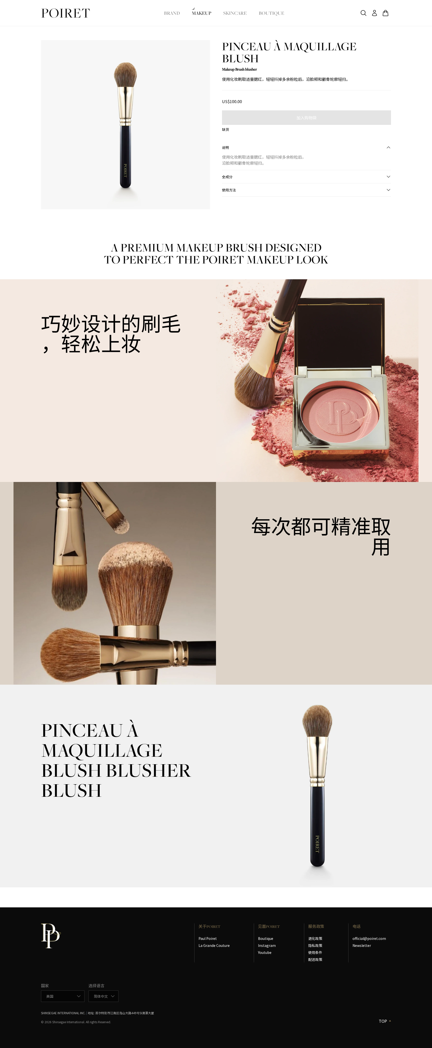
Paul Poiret (207, 938)
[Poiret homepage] (65, 13)
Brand (172, 13)
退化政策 (315, 938)
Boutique (271, 13)
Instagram (267, 945)
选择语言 (96, 985)
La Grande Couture (214, 945)
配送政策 (315, 959)
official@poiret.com (369, 938)
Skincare (235, 13)
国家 (45, 985)
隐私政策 (315, 945)
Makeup (201, 13)
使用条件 (315, 952)
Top (383, 1021)
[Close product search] (363, 13)
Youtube (265, 952)
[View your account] (374, 13)
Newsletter (361, 945)
